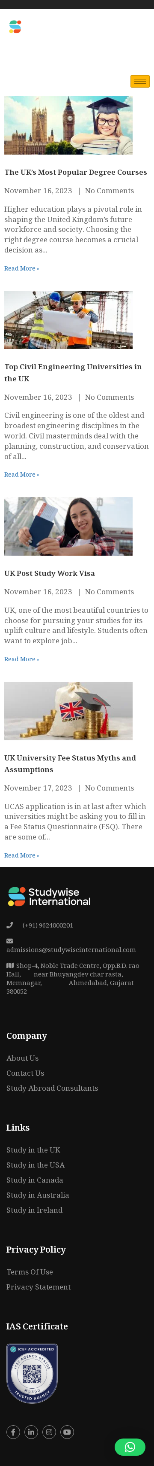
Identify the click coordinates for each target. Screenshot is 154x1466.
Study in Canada (34, 1181)
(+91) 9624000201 (47, 926)
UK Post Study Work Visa (49, 574)
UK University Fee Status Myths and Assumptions (70, 764)
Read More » (21, 269)
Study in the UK (33, 1151)
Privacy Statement (38, 1288)
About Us (22, 1059)
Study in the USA (35, 1166)
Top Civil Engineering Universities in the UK (73, 373)
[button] (130, 1447)
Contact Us (25, 1074)
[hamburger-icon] (140, 81)
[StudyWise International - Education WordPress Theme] (37, 26)
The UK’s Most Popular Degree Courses (75, 173)
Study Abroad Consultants (52, 1089)
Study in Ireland (34, 1211)
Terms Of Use (29, 1273)
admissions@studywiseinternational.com (71, 950)
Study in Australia (37, 1196)
